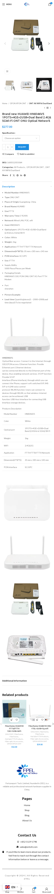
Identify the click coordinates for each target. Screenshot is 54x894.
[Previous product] (44, 108)
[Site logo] (27, 4)
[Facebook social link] (10, 175)
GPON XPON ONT (18, 103)
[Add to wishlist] (16, 719)
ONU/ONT (9, 734)
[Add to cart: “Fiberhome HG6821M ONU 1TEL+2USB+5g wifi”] (37, 719)
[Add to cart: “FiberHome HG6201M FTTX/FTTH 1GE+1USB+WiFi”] (11, 719)
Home (5, 103)
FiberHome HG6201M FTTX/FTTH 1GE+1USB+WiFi (14, 728)
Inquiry (22, 147)
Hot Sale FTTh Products (14, 739)
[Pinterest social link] (17, 175)
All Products (19, 167)
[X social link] (14, 175)
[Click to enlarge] (7, 71)
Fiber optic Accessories (14, 741)
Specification (8, 133)
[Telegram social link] (25, 175)
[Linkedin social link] (21, 175)
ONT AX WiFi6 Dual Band (40, 103)
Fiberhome (18, 734)
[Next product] (50, 108)
